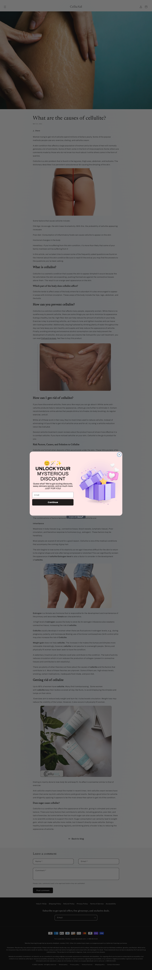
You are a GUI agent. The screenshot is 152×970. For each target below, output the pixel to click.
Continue (53, 502)
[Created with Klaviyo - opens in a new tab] (76, 517)
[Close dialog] (119, 455)
